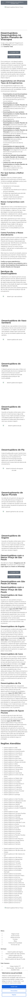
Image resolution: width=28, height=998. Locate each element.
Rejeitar (14, 994)
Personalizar (14, 990)
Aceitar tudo (14, 986)
